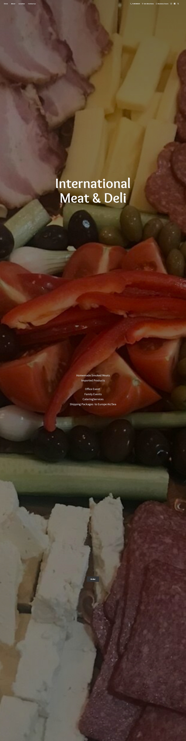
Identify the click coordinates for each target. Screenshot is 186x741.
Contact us (32, 4)
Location (22, 4)
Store (6, 4)
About (13, 4)
